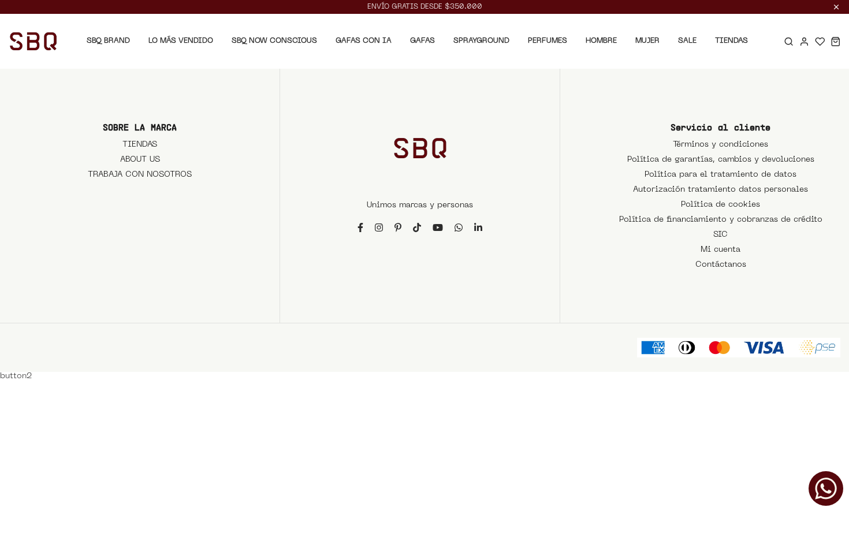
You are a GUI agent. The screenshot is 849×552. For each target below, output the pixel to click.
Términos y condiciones (720, 144)
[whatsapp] (459, 227)
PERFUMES (547, 40)
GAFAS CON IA (364, 40)
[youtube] (438, 227)
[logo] (33, 41)
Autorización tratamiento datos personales (720, 189)
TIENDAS (731, 40)
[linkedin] (478, 227)
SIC (720, 234)
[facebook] (360, 227)
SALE (687, 40)
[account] (804, 41)
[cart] (835, 41)
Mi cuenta (720, 249)
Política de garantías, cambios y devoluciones (720, 159)
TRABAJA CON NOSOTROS (140, 174)
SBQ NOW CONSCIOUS (274, 40)
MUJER (647, 40)
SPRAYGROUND (481, 40)
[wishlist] (820, 41)
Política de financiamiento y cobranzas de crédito (720, 219)
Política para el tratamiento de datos (720, 174)
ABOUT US (140, 159)
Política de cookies (720, 204)
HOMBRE (601, 40)
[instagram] (379, 227)
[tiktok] (417, 227)
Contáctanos (720, 264)
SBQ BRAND (108, 40)
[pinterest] (397, 227)
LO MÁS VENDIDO (180, 40)
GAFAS (422, 40)
